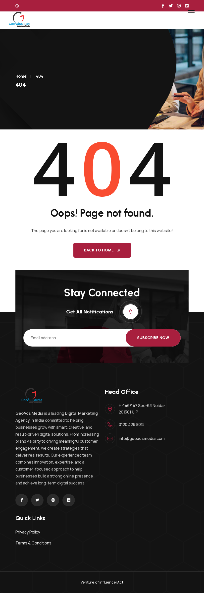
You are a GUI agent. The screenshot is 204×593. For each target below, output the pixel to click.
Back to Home (99, 250)
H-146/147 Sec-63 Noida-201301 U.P (142, 409)
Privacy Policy (27, 532)
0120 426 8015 (132, 424)
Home (21, 76)
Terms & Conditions (33, 543)
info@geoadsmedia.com (142, 438)
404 (39, 76)
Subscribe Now (153, 337)
